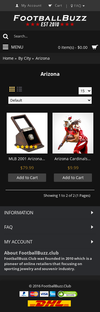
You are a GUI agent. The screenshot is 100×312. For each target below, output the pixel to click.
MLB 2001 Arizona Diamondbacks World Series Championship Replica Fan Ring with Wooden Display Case (28, 158)
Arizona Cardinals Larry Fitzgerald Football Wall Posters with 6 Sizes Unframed (73, 158)
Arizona (43, 58)
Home (8, 58)
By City (24, 58)
